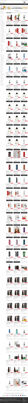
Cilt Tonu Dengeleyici (3, 29)
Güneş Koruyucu (2, 40)
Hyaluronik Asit (2, 55)
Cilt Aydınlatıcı (2, 28)
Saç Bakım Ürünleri (2, 11)
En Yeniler (14, 12)
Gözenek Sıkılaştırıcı (3, 25)
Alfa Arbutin (2, 63)
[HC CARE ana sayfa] (2, 2)
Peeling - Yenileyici (3, 41)
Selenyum (2, 81)
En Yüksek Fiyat (24, 12)
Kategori (1, 10)
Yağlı (1, 47)
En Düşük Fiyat (19, 12)
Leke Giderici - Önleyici (3, 32)
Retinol (2, 69)
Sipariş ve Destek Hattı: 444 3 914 (25, 0)
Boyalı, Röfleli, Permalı (3, 50)
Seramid (2, 82)
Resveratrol (2, 80)
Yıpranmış (2, 46)
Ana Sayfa (1, 5)
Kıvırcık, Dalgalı (2, 45)
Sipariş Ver (26, 4)
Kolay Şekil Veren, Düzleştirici (3, 31)
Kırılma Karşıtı (2, 27)
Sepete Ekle (10, 25)
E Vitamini (2, 66)
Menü (1, 4)
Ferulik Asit (2, 68)
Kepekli (2, 48)
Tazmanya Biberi (2, 84)
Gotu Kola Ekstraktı (3, 78)
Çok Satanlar (9, 12)
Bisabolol (2, 64)
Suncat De (2, 83)
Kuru (1, 51)
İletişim (23, 398)
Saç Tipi (1, 44)
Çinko (1, 67)
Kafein (1, 79)
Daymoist (2, 65)
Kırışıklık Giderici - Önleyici (3, 26)
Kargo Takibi (2, 0)
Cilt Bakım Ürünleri (2, 12)
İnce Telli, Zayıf (2, 49)
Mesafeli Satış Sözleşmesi (25, 400)
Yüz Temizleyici (2, 30)
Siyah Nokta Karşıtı (3, 42)
